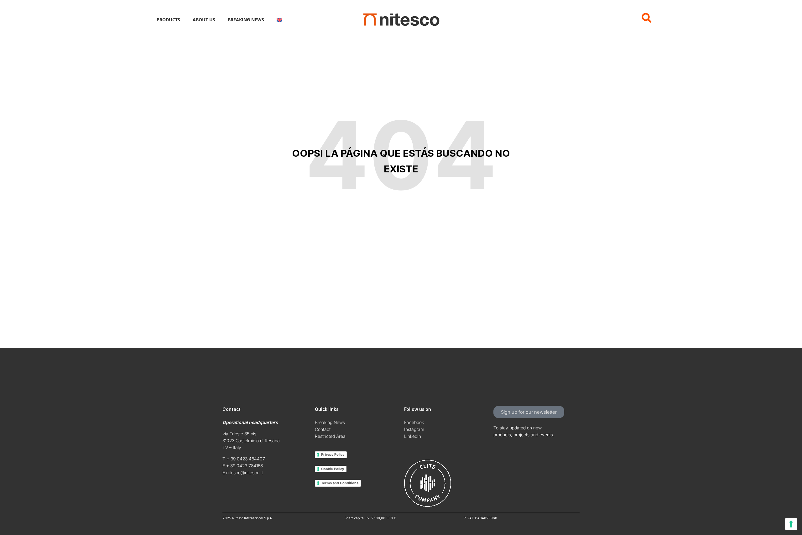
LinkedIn (412, 436)
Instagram (414, 429)
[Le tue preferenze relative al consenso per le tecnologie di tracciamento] (791, 524)
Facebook (414, 422)
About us (204, 20)
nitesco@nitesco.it (244, 472)
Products (168, 20)
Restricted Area (330, 436)
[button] (646, 18)
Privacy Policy (332, 454)
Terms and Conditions (339, 483)
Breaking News (246, 20)
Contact (323, 429)
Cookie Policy (332, 469)
